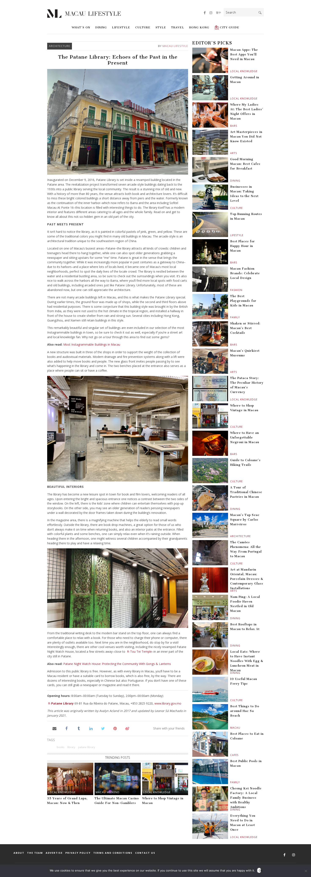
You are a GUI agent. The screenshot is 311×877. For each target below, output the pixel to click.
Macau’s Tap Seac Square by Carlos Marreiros (245, 519)
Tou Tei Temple (141, 651)
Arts (230, 153)
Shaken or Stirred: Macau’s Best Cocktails (245, 328)
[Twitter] (103, 728)
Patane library (86, 747)
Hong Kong (199, 27)
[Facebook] (66, 728)
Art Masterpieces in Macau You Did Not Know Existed (246, 136)
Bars (230, 126)
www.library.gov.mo (167, 703)
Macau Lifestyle (175, 46)
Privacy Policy (78, 852)
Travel (177, 27)
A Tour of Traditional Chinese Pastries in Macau (246, 492)
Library (71, 747)
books (60, 747)
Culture (142, 27)
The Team (35, 852)
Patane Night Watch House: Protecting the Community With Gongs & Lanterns (117, 664)
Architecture (59, 46)
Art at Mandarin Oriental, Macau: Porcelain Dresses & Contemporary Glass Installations (246, 579)
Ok (260, 870)
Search (260, 13)
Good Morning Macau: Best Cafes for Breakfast (245, 163)
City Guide (229, 27)
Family (230, 317)
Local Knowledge (62, 792)
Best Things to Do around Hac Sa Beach (244, 711)
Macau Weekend (108, 792)
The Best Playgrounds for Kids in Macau (243, 300)
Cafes (230, 755)
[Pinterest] (115, 728)
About (19, 852)
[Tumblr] (79, 728)
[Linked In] (91, 728)
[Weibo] (127, 728)
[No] (306, 871)
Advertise (54, 852)
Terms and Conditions (112, 852)
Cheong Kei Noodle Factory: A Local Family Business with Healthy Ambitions (245, 798)
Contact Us (145, 852)
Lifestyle (121, 27)
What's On (81, 27)
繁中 (218, 12)
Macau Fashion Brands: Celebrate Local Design (245, 273)
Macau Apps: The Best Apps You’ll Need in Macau (244, 54)
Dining (101, 27)
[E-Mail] (54, 728)
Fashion (230, 290)
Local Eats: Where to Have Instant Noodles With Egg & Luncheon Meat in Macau (246, 661)
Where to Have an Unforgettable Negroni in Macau (244, 437)
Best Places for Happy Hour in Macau (242, 246)
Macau (230, 727)
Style (161, 27)
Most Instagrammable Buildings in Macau (91, 344)
